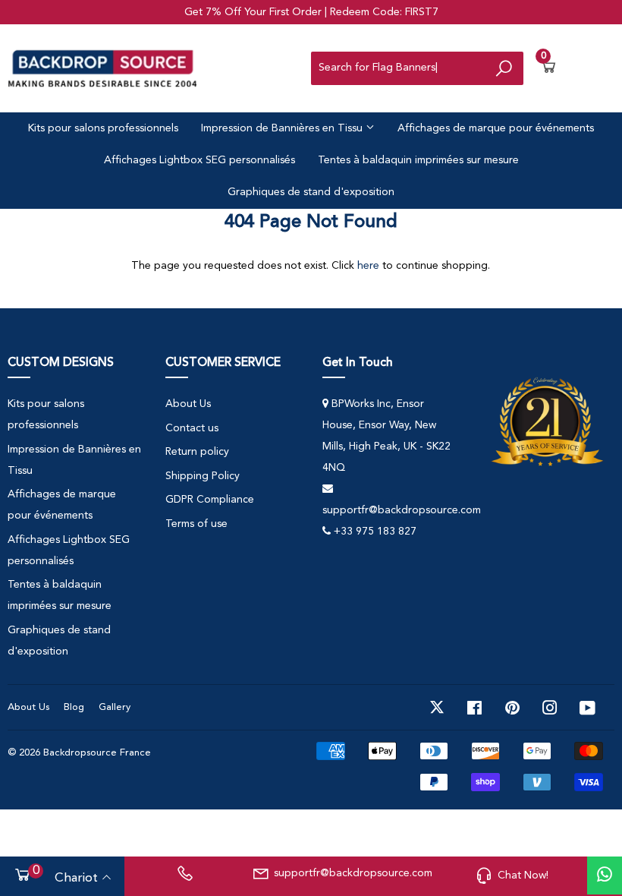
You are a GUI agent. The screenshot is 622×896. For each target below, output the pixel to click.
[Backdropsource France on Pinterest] (512, 707)
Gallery (114, 707)
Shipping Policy (202, 476)
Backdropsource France (97, 753)
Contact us (191, 428)
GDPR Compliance (209, 499)
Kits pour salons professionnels (103, 128)
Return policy (197, 451)
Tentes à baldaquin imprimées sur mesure (418, 160)
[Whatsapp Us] (604, 875)
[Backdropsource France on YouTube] (587, 707)
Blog (74, 707)
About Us (188, 404)
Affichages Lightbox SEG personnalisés (199, 160)
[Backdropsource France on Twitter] (437, 707)
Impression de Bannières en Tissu (283, 128)
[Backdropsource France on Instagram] (550, 707)
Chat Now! (523, 875)
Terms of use (196, 524)
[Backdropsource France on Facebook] (474, 707)
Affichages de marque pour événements (495, 128)
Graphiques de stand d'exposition (311, 192)
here (368, 265)
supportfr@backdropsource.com (351, 873)
